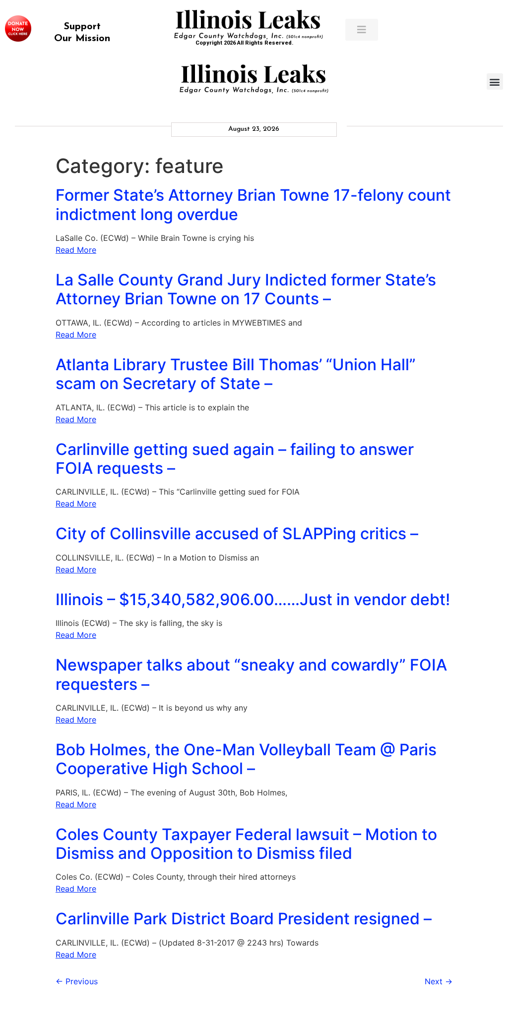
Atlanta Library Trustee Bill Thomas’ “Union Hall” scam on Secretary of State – (236, 374)
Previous (77, 981)
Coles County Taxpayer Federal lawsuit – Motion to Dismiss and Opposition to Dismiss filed (246, 844)
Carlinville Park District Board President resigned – (244, 918)
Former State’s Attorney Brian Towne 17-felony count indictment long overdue (253, 204)
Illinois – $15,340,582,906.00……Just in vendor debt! (253, 599)
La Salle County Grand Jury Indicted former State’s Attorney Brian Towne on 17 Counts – (246, 289)
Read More (76, 250)
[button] (495, 81)
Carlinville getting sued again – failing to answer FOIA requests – (235, 459)
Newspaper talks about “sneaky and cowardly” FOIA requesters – (251, 674)
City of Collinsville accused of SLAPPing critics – (237, 533)
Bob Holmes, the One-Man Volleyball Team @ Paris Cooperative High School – (246, 759)
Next (438, 981)
